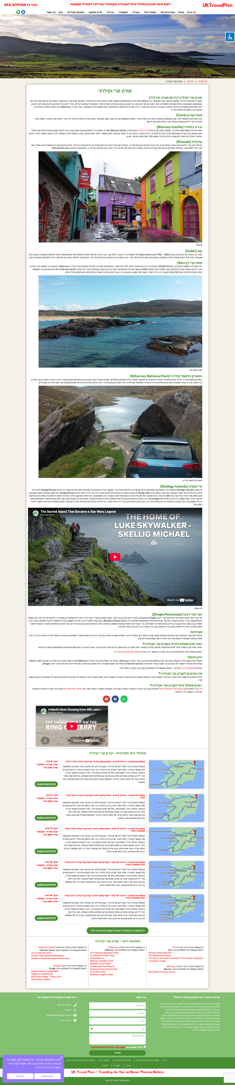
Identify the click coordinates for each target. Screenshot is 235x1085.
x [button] (61, 1057)
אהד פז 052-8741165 (20, 5)
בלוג (60, 12)
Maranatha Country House (161, 971)
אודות (181, 12)
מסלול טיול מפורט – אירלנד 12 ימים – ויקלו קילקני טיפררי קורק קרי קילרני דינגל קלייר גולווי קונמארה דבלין (104, 863)
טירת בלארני (143, 130)
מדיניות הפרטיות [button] (44, 1067)
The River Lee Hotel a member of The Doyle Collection (175, 958)
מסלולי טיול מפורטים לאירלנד (127, 651)
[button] (124, 699)
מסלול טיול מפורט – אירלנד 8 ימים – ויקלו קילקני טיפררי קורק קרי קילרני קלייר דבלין (105, 761)
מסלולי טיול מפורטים (73, 688)
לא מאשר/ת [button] (47, 1076)
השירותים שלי (167, 12)
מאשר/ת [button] (20, 1076)
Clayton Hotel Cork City (160, 952)
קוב (195, 254)
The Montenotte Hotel (159, 955)
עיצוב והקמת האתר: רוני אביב (117, 1080)
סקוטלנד (123, 12)
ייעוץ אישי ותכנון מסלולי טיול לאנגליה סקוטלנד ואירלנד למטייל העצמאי (120, 4)
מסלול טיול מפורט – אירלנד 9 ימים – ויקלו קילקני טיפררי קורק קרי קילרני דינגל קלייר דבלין (105, 796)
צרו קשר (50, 12)
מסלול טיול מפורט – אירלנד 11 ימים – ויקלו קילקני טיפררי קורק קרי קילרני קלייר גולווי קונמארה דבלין (105, 829)
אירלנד (110, 12)
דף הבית (191, 12)
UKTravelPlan (218, 5)
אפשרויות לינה (188, 668)
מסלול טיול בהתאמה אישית (171, 688)
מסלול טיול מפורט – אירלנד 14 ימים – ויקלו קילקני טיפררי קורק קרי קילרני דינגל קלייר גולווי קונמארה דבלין (104, 896)
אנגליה (136, 12)
